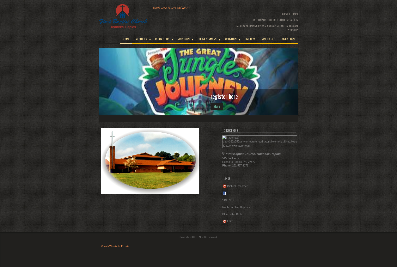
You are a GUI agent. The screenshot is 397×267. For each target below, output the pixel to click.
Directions (288, 39)
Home (126, 39)
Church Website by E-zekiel (115, 246)
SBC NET (228, 200)
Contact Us (162, 39)
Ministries (183, 39)
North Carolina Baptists (236, 207)
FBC (230, 221)
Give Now (250, 39)
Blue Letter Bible (232, 214)
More (217, 106)
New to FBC (268, 39)
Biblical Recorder (237, 186)
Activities (231, 39)
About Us (141, 39)
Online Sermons (207, 39)
